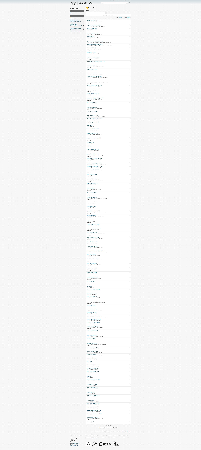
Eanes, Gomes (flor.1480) (92, 174)
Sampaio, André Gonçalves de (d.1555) (94, 413)
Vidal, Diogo (89, 146)
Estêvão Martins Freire (73, 22)
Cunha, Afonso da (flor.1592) (92, 351)
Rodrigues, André (90, 421)
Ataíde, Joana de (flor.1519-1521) (93, 237)
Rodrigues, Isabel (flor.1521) (92, 417)
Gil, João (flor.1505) (90, 220)
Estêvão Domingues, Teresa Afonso (75, 21)
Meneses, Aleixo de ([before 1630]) (93, 379)
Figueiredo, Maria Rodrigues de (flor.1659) (95, 44)
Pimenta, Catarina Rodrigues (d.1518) (94, 163)
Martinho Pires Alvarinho (74, 20)
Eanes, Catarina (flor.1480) (92, 232)
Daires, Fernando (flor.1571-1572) (93, 289)
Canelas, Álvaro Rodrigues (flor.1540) (94, 319)
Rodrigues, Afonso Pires (91, 305)
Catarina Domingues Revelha (74, 27)
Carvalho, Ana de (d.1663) (92, 69)
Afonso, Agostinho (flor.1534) (92, 133)
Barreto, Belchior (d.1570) (92, 293)
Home (111, 0)
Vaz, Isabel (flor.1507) (91, 281)
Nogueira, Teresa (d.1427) (92, 272)
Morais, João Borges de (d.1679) (93, 107)
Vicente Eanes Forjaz (73, 29)
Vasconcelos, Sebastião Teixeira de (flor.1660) (96, 61)
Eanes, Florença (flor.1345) (92, 296)
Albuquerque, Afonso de (91, 354)
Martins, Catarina (90, 400)
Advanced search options (108, 15)
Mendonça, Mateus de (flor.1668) (93, 93)
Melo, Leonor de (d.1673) (92, 102)
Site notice (125, 0)
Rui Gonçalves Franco (73, 24)
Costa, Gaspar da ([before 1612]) (93, 395)
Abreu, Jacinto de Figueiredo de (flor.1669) (95, 98)
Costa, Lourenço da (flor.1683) (93, 122)
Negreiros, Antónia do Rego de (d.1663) (94, 315)
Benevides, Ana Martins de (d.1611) (94, 410)
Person (71, 13)
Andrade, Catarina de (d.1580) (93, 326)
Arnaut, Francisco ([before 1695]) (93, 322)
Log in (129, 0)
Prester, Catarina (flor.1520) (92, 20)
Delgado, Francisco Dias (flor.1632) (93, 25)
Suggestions (120, 0)
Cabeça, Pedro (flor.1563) (92, 312)
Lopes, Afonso (89, 361)
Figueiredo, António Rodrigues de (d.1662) (95, 41)
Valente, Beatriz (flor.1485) (92, 197)
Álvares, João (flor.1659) (91, 47)
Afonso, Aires (89, 376)
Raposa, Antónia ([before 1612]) (93, 364)
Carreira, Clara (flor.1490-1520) (93, 33)
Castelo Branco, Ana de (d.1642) (93, 407)
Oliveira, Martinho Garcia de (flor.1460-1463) (95, 251)
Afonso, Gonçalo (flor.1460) (92, 183)
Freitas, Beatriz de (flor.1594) (92, 330)
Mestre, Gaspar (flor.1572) (92, 384)
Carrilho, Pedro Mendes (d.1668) (93, 89)
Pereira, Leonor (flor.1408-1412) (93, 169)
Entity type (72, 11)
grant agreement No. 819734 (94, 438)
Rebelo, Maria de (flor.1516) (92, 241)
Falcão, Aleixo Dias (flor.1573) (92, 387)
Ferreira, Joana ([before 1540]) (93, 154)
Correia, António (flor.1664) (92, 73)
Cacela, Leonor (90, 125)
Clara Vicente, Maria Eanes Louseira (75, 28)
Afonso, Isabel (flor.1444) (91, 192)
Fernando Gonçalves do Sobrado (75, 31)
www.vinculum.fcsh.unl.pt (74, 445)
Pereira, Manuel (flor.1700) (92, 343)
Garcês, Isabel (89, 286)
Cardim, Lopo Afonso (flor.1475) (93, 224)
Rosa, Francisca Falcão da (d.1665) (93, 81)
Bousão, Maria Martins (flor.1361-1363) (94, 158)
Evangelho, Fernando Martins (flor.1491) (95, 166)
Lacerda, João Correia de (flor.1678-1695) (95, 118)
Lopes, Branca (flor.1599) (92, 335)
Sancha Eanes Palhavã (73, 18)
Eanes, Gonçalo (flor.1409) (92, 188)
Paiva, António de (90, 142)
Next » (116, 427)
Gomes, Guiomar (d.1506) (92, 201)
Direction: (125, 17)
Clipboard (129, 3)
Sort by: (118, 17)
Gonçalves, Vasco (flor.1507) (92, 277)
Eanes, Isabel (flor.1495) (91, 254)
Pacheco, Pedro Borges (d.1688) (93, 128)
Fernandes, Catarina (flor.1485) (93, 179)
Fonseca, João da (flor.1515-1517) (93, 211)
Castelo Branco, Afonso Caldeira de (94, 347)
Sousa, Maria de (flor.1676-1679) (93, 115)
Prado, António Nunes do (92, 309)
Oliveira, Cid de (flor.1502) (92, 28)
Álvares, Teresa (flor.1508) (92, 268)
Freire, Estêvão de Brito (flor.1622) (93, 301)
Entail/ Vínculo (73, 16)
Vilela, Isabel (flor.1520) (91, 206)
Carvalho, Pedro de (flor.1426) (93, 258)
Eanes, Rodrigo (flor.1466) (92, 263)
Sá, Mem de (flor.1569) (91, 338)
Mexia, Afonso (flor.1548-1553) (93, 371)
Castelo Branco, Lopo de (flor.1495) (94, 228)
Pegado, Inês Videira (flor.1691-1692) (94, 138)
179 (113, 427)
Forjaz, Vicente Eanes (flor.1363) (93, 403)
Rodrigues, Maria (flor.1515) (92, 246)
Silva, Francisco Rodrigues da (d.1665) (94, 76)
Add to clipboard (130, 20)
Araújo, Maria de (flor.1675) (92, 111)
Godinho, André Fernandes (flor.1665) (94, 85)
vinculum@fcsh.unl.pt (75, 443)
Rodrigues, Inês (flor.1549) (92, 358)
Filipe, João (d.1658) (90, 36)
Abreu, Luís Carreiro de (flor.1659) (93, 57)
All (70, 12)
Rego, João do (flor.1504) (91, 215)
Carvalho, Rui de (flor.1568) (92, 65)
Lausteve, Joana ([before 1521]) (93, 149)
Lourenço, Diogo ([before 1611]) (93, 368)
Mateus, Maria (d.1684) (91, 52)
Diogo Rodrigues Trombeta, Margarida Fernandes (77, 25)
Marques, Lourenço (90, 392)
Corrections (115, 0)
